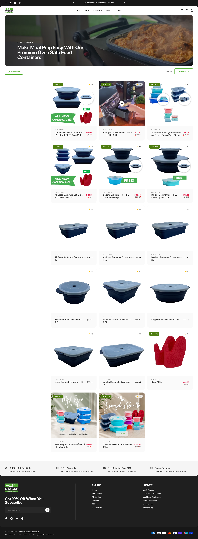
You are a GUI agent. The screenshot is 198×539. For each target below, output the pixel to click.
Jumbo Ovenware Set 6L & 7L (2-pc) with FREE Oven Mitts (69, 133)
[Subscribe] (47, 510)
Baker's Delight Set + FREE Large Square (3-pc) (164, 196)
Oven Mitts (156, 382)
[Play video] (122, 103)
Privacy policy (17, 535)
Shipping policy (37, 535)
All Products (148, 508)
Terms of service (27, 535)
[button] (121, 103)
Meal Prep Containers (152, 497)
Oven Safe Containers (152, 493)
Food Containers (150, 501)
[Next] (124, 3)
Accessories (148, 504)
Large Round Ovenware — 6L (165, 319)
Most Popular (148, 490)
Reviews (95, 501)
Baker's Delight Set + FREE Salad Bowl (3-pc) (116, 196)
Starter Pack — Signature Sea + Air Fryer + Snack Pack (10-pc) (166, 133)
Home (94, 490)
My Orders (96, 497)
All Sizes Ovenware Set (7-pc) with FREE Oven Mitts (69, 196)
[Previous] (73, 3)
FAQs (94, 504)
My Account (97, 493)
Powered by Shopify (32, 531)
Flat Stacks (59, 130)
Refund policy (9, 535)
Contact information (48, 535)
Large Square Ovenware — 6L (69, 382)
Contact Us (97, 508)
